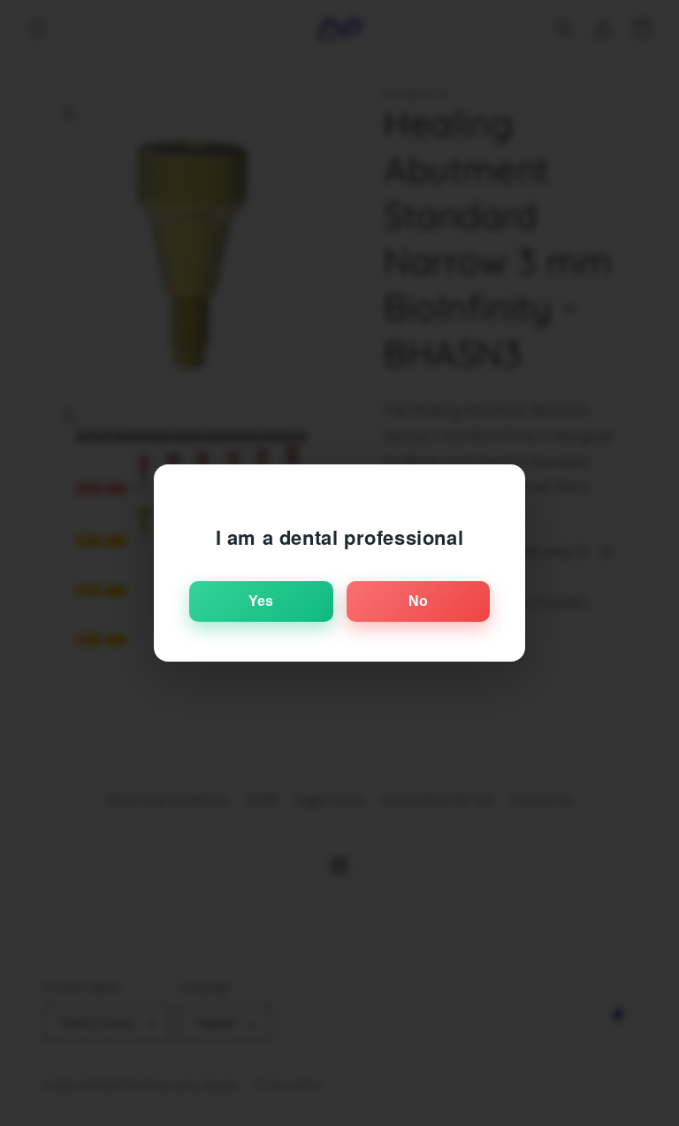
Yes (260, 601)
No (418, 601)
